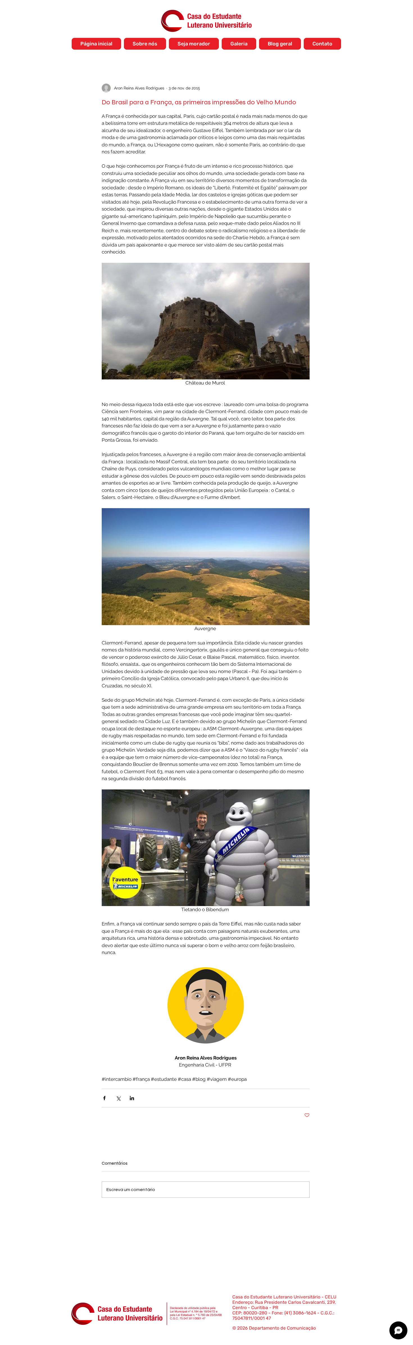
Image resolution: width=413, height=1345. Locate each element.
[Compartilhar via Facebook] (104, 1098)
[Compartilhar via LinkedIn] (132, 1098)
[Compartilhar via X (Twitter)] (118, 1098)
